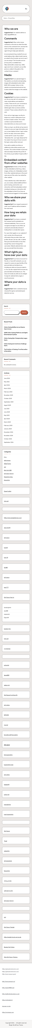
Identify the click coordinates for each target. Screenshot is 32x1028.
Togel (5, 841)
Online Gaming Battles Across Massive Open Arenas (14, 328)
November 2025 (8, 395)
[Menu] (26, 8)
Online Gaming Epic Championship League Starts (15, 339)
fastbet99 (6, 784)
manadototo (7, 804)
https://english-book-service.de (12, 937)
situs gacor (7, 745)
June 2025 (7, 412)
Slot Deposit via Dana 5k (10, 695)
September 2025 (8, 402)
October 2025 (8, 398)
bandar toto (7, 629)
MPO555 (6, 715)
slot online (7, 705)
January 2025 (8, 429)
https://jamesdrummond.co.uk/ (10, 969)
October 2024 (8, 439)
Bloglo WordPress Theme (16, 1025)
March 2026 (7, 388)
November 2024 (8, 435)
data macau (7, 460)
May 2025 (7, 415)
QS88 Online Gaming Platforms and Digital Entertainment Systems (15, 333)
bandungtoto (7, 607)
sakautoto (7, 851)
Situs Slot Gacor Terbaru (11, 957)
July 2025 (6, 408)
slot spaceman (8, 861)
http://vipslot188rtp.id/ (8, 988)
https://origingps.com (8, 1012)
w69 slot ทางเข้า (8, 891)
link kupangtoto (8, 755)
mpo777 (6, 587)
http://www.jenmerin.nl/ (8, 981)
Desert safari (7, 491)
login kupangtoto (8, 814)
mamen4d (7, 614)
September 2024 (8, 442)
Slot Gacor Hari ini (9, 597)
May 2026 (7, 382)
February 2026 (8, 392)
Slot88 (6, 567)
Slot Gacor (7, 831)
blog (5, 457)
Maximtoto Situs (8, 477)
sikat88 (6, 611)
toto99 (6, 547)
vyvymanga (7, 649)
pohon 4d (6, 794)
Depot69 (6, 617)
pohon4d (6, 665)
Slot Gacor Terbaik (9, 927)
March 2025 (7, 422)
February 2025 (8, 425)
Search (6, 306)
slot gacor (7, 538)
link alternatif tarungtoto (11, 735)
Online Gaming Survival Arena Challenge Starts (15, 344)
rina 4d (6, 725)
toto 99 (6, 557)
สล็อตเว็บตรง (7, 463)
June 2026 (7, 378)
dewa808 (6, 675)
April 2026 (7, 385)
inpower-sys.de (6, 1006)
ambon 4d (7, 685)
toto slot (6, 501)
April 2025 (7, 419)
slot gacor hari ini (9, 473)
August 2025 (7, 405)
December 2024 (8, 432)
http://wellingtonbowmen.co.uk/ (10, 994)
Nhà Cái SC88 (7, 470)
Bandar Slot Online (9, 947)
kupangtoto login (8, 765)
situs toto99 (7, 528)
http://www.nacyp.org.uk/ (9, 974)
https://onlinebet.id (7, 1000)
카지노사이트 (7, 881)
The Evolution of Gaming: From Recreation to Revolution (15, 350)
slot (5, 467)
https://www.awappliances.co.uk (13, 518)
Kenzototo (7, 480)
